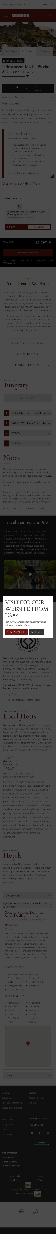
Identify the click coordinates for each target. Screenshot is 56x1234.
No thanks (36, 631)
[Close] (50, 599)
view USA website (16, 631)
